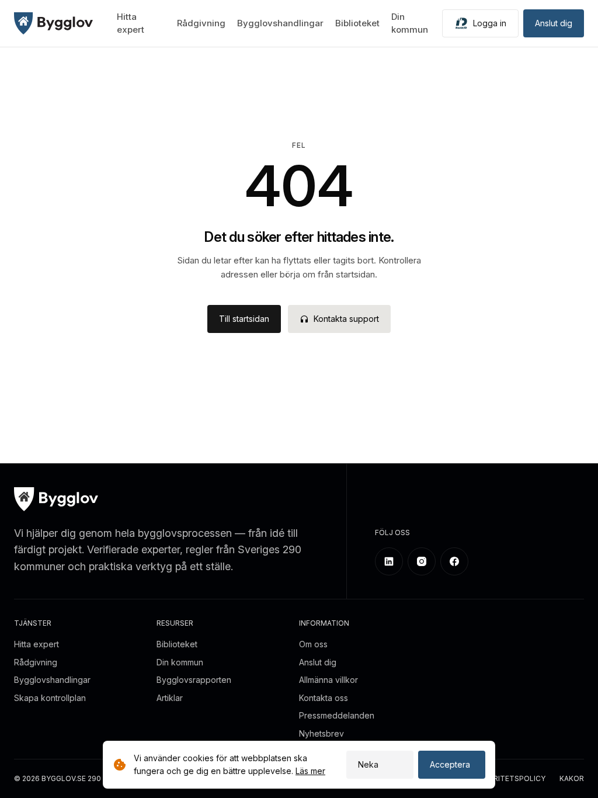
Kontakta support (346, 319)
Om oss (313, 644)
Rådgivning (201, 23)
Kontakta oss (323, 698)
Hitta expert (36, 644)
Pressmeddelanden (336, 715)
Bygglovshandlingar (280, 23)
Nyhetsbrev (321, 733)
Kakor (571, 779)
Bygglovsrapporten (194, 680)
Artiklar (170, 698)
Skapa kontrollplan (50, 698)
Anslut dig (553, 23)
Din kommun (180, 662)
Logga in (489, 23)
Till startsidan (244, 319)
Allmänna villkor (328, 680)
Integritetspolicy (508, 779)
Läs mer (310, 771)
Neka (368, 764)
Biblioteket (357, 23)
